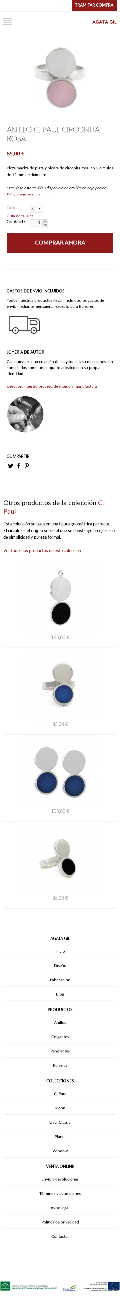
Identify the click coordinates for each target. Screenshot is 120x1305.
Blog (60, 994)
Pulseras (60, 1065)
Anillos (60, 1023)
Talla (11, 208)
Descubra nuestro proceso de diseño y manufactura (52, 386)
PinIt (27, 466)
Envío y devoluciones (60, 1179)
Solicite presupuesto (23, 195)
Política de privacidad (60, 1222)
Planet (60, 1137)
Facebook (19, 466)
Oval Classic (60, 1122)
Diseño (60, 966)
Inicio (60, 951)
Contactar (60, 1236)
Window (60, 1151)
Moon (60, 1108)
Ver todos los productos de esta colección (42, 550)
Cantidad (15, 222)
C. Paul (60, 1094)
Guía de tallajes (20, 216)
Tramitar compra (94, 5)
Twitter (11, 466)
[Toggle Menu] (7, 22)
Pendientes (60, 1051)
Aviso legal (60, 1208)
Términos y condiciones (60, 1194)
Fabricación (60, 980)
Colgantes (60, 1037)
